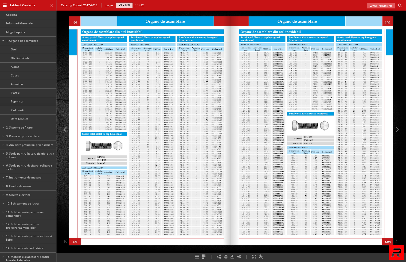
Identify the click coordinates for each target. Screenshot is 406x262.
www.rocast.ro (381, 6)
